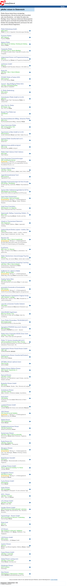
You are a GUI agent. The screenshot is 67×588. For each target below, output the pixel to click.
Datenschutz (11, 582)
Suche (63, 6)
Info (17, 582)
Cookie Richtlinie (54, 579)
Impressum (4, 582)
